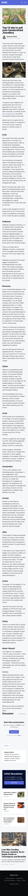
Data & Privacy (19, 878)
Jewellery (6, 745)
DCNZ (4, 2)
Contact (19, 880)
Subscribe (14, 782)
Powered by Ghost (14, 884)
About (23, 880)
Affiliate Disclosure (10, 878)
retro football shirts (8, 114)
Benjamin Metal (12, 36)
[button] (25, 2)
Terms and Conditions (10, 880)
